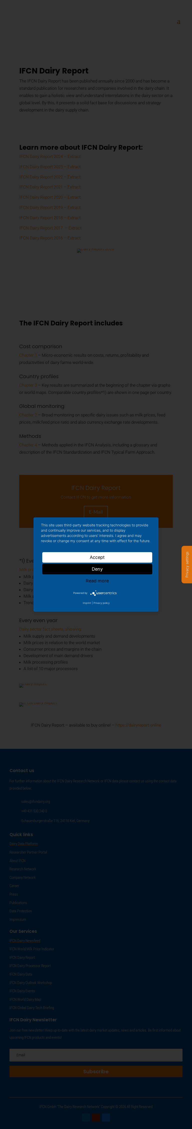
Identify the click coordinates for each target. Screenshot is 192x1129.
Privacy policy (102, 603)
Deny (97, 569)
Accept (97, 557)
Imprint (87, 603)
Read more (97, 580)
